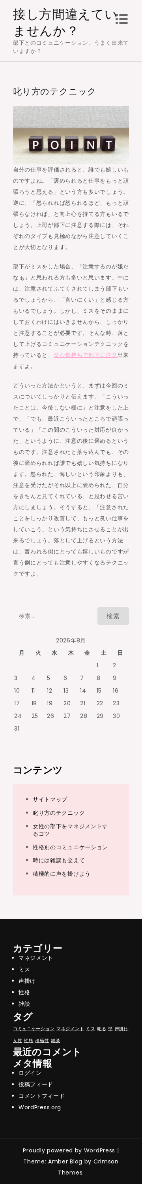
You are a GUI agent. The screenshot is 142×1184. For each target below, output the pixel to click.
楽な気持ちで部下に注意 (86, 355)
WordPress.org (40, 1107)
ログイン (30, 1073)
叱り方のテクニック (59, 813)
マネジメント (36, 958)
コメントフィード (42, 1096)
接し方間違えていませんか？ (65, 22)
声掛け (27, 981)
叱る (101, 1029)
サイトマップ (50, 799)
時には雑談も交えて (59, 860)
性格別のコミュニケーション (70, 847)
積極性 (42, 1041)
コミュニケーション (33, 1029)
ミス (24, 969)
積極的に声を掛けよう (62, 874)
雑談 (24, 1004)
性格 (24, 992)
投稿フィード (36, 1084)
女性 (17, 1041)
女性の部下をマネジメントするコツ (70, 830)
